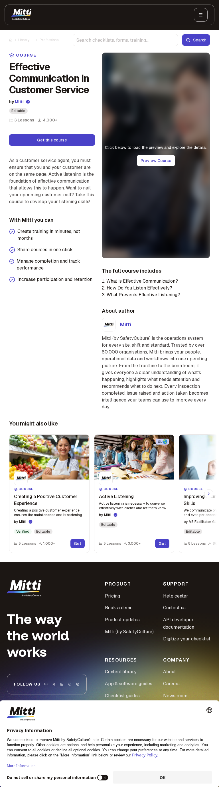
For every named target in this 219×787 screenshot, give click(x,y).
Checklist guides (122, 696)
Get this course (52, 140)
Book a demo (119, 608)
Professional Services (51, 40)
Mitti (19, 101)
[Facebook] (70, 684)
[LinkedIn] (62, 684)
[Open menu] (201, 15)
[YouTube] (46, 684)
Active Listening (116, 497)
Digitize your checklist (186, 639)
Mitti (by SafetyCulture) (129, 632)
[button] (49, 493)
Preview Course (156, 160)
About (169, 672)
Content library (121, 672)
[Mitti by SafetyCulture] (21, 15)
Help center (175, 596)
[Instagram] (78, 684)
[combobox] (125, 40)
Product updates (122, 620)
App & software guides (128, 684)
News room (175, 696)
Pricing (112, 596)
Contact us (174, 608)
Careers (171, 684)
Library (23, 40)
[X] (54, 684)
